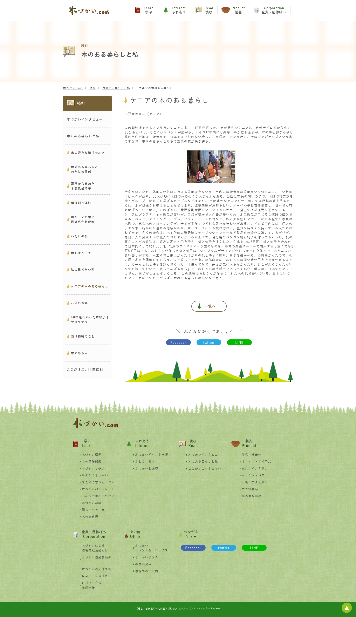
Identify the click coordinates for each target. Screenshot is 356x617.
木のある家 (79, 353)
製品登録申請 (251, 496)
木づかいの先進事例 (96, 569)
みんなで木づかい (95, 475)
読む (81, 103)
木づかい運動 (92, 455)
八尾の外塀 (79, 303)
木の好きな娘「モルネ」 (89, 153)
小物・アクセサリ (255, 482)
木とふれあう (145, 461)
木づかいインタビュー (204, 455)
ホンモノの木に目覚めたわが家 (83, 219)
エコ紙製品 (250, 489)
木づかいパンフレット (98, 489)
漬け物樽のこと (83, 336)
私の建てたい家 (83, 269)
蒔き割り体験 (81, 203)
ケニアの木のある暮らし (89, 286)
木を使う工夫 (81, 253)
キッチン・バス (253, 475)
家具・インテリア (255, 468)
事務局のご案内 (146, 571)
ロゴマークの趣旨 (95, 576)
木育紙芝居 (90, 517)
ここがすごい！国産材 (204, 468)
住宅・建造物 (251, 455)
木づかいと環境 (146, 468)
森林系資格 (143, 564)
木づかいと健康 (93, 468)
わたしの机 (79, 236)
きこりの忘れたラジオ (98, 482)
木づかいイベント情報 (151, 455)
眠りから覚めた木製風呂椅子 (83, 186)
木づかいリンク (146, 557)
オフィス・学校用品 (256, 461)
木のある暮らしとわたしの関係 (84, 169)
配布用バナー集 (93, 510)
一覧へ (210, 306)
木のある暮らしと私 (203, 461)
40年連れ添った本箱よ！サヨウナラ (90, 319)
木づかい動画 (92, 503)
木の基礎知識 (92, 461)
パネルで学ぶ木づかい (98, 496)
